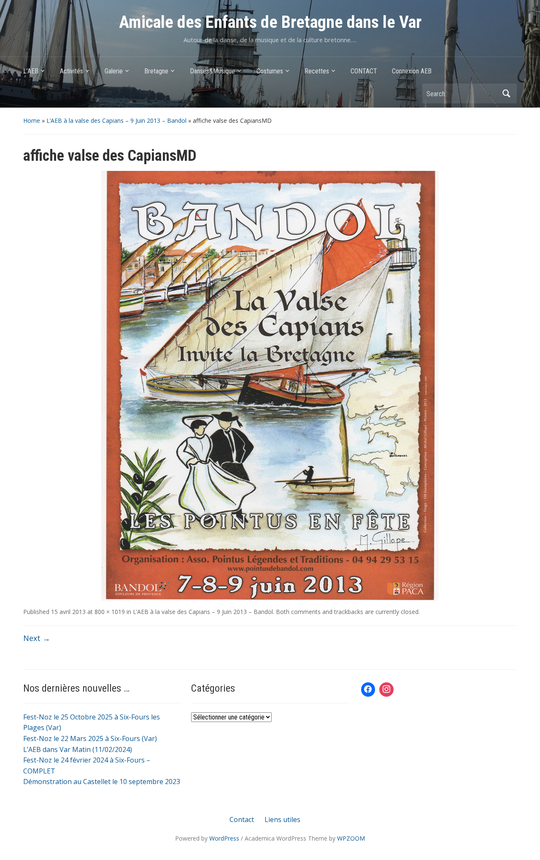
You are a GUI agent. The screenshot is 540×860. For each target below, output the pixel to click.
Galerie (114, 71)
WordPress (224, 838)
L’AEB (30, 71)
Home (31, 120)
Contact (242, 819)
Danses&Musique (212, 71)
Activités (71, 71)
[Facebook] (368, 689)
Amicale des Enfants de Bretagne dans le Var (270, 22)
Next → (36, 638)
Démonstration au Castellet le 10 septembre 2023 (101, 781)
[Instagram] (386, 689)
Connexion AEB (412, 71)
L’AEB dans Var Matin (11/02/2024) (77, 749)
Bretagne (156, 71)
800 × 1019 (109, 612)
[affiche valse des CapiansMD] (270, 385)
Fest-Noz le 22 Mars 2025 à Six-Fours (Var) (90, 738)
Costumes (269, 71)
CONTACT (364, 71)
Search (506, 93)
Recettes (317, 71)
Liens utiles (282, 819)
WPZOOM (351, 838)
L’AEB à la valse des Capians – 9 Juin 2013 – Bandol (116, 120)
